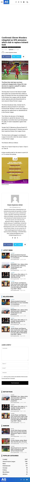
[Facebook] (16, 2)
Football (4, 47)
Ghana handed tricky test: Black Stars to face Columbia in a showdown (19, 256)
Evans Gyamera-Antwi (11, 52)
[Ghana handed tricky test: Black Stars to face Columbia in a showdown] (6, 256)
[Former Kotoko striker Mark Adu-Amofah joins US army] (6, 441)
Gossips (12, 262)
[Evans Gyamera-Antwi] (3, 52)
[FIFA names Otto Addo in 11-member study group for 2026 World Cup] (6, 275)
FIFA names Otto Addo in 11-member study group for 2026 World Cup (19, 276)
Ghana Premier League (14, 47)
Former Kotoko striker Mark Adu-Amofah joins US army (19, 441)
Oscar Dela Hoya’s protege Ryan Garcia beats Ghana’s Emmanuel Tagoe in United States (19, 433)
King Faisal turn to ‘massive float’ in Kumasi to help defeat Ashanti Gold (19, 449)
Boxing (12, 428)
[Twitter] (21, 2)
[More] (23, 56)
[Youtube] (23, 2)
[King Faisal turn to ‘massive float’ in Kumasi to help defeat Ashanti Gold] (6, 449)
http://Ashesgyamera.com (15, 207)
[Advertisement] (15, 19)
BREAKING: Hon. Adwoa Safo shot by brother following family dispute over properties (19, 266)
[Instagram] (18, 2)
